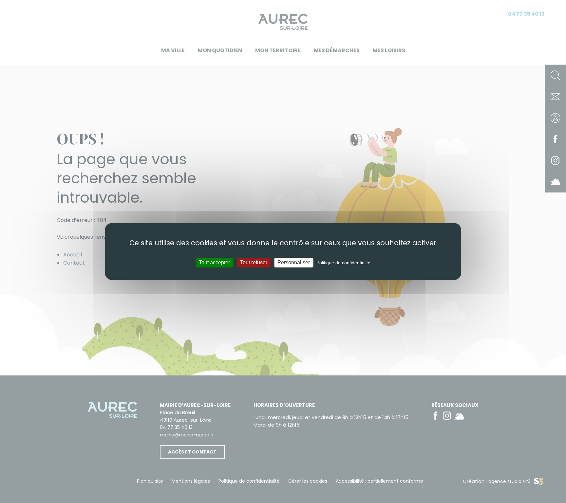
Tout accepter (214, 262)
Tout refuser (253, 262)
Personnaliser (293, 262)
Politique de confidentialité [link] (343, 262)
